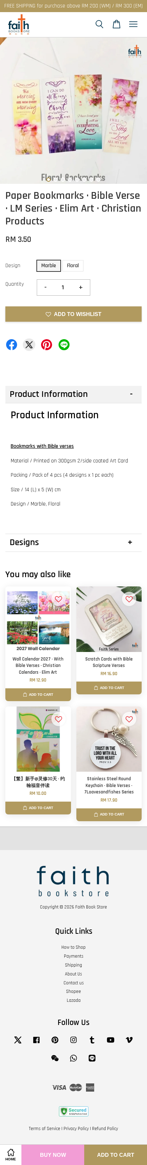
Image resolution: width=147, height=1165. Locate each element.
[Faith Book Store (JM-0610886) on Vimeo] (129, 1043)
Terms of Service (44, 1129)
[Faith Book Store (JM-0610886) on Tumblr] (92, 1043)
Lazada (74, 1000)
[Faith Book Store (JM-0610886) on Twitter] (18, 1043)
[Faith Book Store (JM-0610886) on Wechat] (55, 1062)
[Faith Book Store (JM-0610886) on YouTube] (111, 1043)
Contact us (74, 983)
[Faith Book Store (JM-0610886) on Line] (92, 1062)
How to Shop (73, 947)
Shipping (73, 965)
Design (12, 265)
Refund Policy (105, 1129)
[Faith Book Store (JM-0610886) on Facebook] (36, 1043)
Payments (73, 956)
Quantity (14, 284)
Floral (73, 265)
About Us (73, 974)
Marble (48, 265)
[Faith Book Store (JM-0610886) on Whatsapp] (73, 1062)
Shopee (73, 991)
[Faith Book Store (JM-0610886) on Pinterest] (55, 1043)
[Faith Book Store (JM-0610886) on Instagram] (73, 1043)
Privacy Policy (76, 1129)
